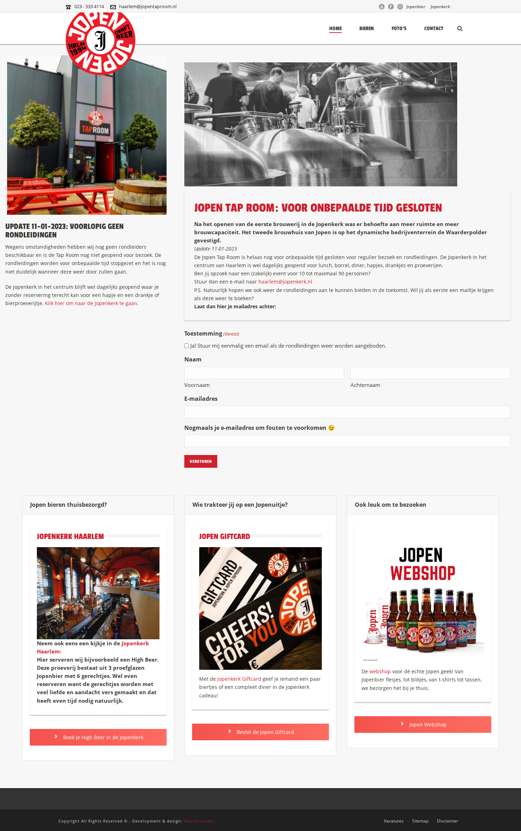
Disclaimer (447, 821)
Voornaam (197, 384)
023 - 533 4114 (89, 6)
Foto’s (399, 29)
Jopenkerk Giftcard (239, 678)
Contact (433, 29)
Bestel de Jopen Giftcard (264, 732)
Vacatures (394, 821)
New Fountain (199, 821)
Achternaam (365, 384)
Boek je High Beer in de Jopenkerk (102, 737)
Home (335, 29)
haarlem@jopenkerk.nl (284, 281)
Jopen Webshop (427, 724)
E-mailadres (201, 399)
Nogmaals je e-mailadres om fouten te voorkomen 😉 (259, 428)
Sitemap (420, 821)
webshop (380, 671)
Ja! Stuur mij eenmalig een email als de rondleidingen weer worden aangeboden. (288, 345)
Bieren (366, 29)
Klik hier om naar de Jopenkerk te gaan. (92, 303)
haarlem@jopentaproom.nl (148, 6)
